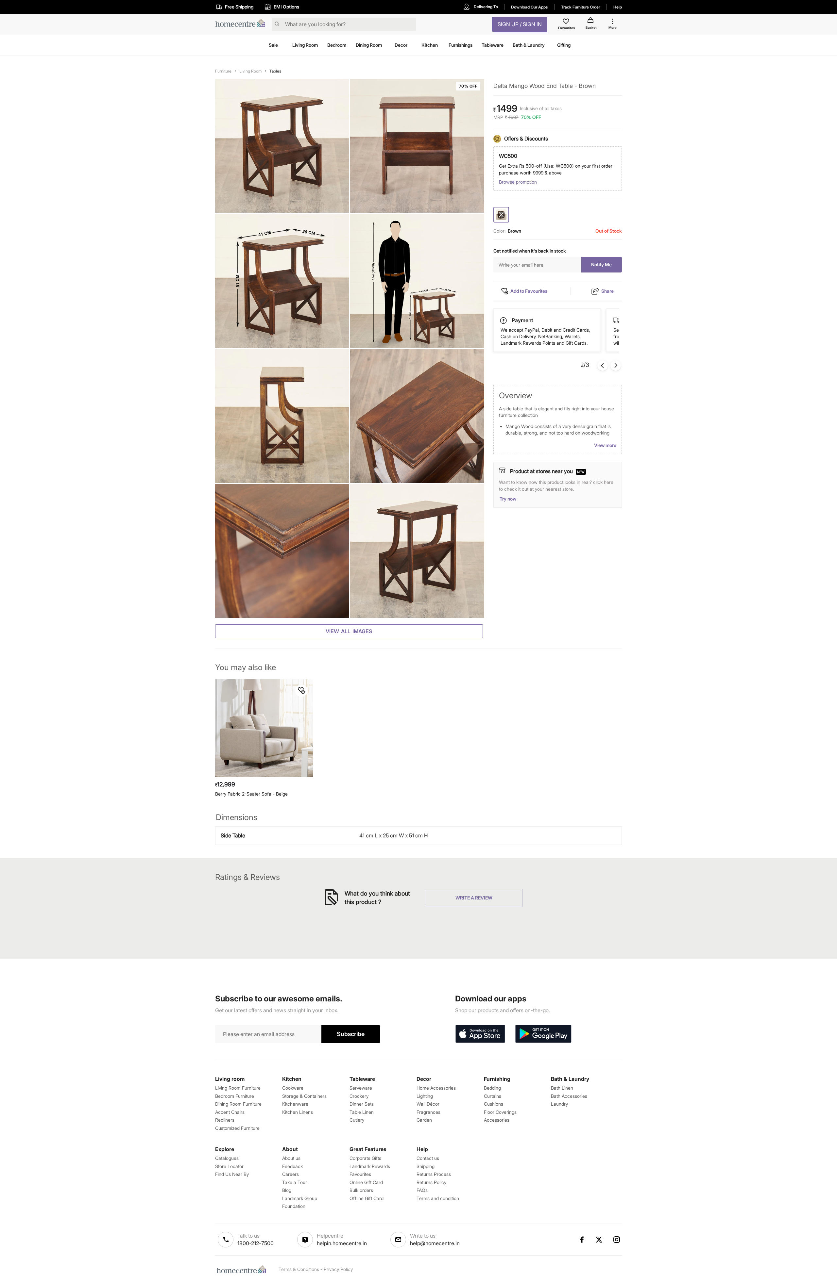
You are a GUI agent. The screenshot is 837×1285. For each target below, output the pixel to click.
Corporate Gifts (365, 1158)
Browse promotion (518, 182)
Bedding (492, 1088)
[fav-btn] (301, 690)
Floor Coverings (500, 1112)
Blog (286, 1190)
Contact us (428, 1158)
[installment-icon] (616, 320)
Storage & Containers (304, 1096)
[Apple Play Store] (480, 1034)
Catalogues (227, 1158)
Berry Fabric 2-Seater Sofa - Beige (251, 794)
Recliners (224, 1120)
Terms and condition (438, 1198)
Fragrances (428, 1112)
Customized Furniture (237, 1128)
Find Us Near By (232, 1174)
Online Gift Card (366, 1182)
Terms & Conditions (299, 1269)
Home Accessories (436, 1088)
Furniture (223, 71)
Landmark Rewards (370, 1166)
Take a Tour (294, 1182)
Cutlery (357, 1120)
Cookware (292, 1088)
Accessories (496, 1120)
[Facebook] (581, 1239)
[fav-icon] (566, 22)
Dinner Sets (362, 1104)
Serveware (361, 1088)
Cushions (493, 1104)
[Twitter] (599, 1239)
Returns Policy (431, 1182)
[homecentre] (242, 24)
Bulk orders (361, 1190)
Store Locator (229, 1166)
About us (291, 1158)
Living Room (250, 71)
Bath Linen (562, 1088)
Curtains (492, 1096)
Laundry (559, 1104)
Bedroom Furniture (234, 1096)
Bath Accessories (569, 1096)
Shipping (426, 1166)
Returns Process (434, 1174)
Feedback (292, 1166)
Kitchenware (295, 1104)
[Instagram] (617, 1239)
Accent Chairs (230, 1112)
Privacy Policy (338, 1269)
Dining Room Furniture (238, 1104)
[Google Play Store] (543, 1034)
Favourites (360, 1174)
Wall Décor (428, 1104)
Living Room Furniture (238, 1088)
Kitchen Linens (297, 1112)
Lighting (425, 1096)
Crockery (359, 1096)
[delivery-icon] (504, 320)
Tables (275, 71)
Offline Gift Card (367, 1198)
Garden (424, 1120)
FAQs (422, 1190)
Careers (290, 1174)
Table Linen (362, 1112)
